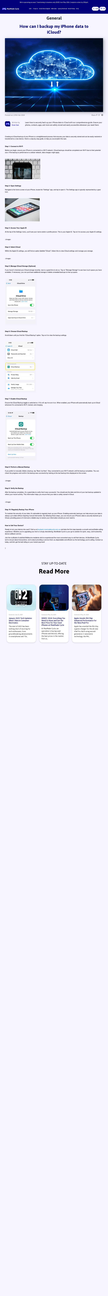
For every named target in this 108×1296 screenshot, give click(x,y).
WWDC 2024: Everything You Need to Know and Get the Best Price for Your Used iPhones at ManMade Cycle (53, 621)
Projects (35, 8)
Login (96, 8)
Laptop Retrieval (62, 8)
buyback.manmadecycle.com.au (49, 529)
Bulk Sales (54, 8)
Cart (104, 8)
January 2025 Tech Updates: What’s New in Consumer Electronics (20, 620)
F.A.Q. (77, 8)
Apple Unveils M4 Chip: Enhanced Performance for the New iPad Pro (85, 620)
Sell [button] (30, 8)
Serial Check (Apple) (44, 8)
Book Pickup (71, 8)
